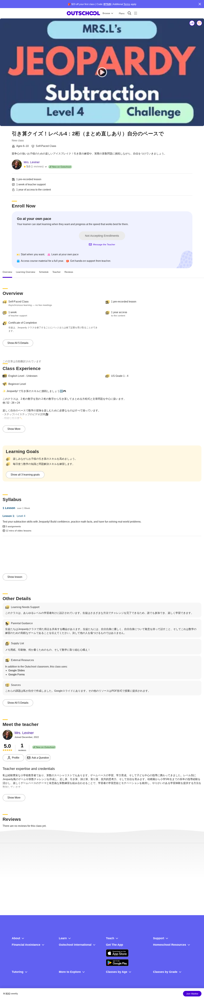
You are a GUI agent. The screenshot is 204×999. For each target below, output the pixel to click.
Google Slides (16, 670)
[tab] (7, 272)
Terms (127, 4)
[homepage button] (83, 13)
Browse (106, 13)
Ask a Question (40, 757)
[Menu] (135, 13)
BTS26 (107, 4)
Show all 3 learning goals (25, 474)
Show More (13, 429)
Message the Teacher (104, 244)
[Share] (192, 23)
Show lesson (14, 577)
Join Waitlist (192, 993)
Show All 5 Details (17, 343)
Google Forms (16, 674)
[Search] (129, 13)
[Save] (199, 23)
